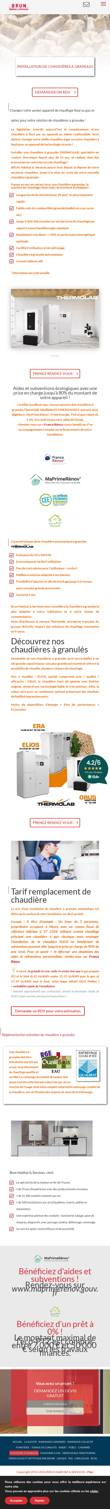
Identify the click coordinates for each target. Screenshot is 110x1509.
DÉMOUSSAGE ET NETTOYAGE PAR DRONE (32, 1458)
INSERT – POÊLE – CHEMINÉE (74, 1447)
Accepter (16, 1501)
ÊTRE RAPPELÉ (55, 1411)
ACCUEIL (18, 1441)
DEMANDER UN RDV (52, 92)
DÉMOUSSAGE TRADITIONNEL (79, 1453)
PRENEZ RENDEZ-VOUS (52, 373)
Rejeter (40, 1501)
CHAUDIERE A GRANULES (24, 1453)
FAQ (70, 1458)
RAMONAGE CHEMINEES (52, 1441)
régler (94, 1491)
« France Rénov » (53, 424)
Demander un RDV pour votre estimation (48, 1011)
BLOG (94, 1458)
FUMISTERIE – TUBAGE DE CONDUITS (36, 1447)
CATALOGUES (81, 1458)
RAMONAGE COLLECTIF (80, 1441)
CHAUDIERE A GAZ (50, 1453)
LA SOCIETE (30, 1441)
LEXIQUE (62, 1458)
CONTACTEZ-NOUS (55, 1404)
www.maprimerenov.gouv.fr (55, 1290)
